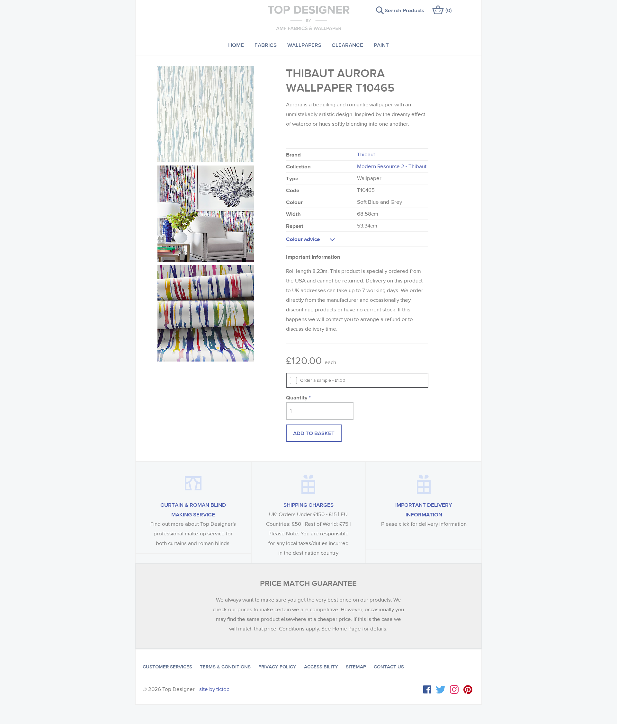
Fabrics (266, 45)
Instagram (454, 689)
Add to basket (314, 433)
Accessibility (321, 666)
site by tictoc (214, 689)
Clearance (347, 45)
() (448, 10)
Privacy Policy (277, 666)
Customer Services (167, 666)
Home (236, 45)
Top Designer (309, 17)
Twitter (440, 689)
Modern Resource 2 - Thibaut (391, 166)
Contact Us (389, 666)
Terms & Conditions (225, 666)
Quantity (298, 397)
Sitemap (356, 666)
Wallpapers (304, 45)
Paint (381, 45)
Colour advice (303, 239)
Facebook (427, 689)
